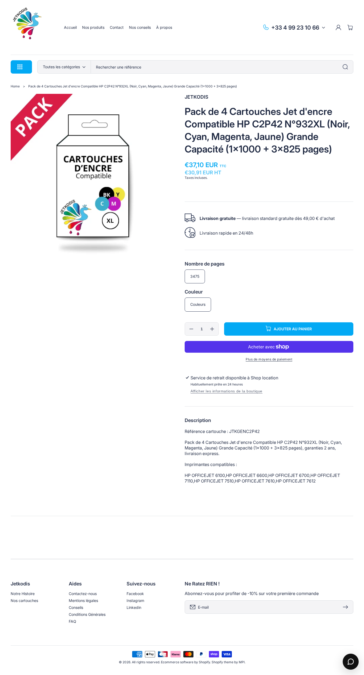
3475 (194, 276)
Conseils (76, 607)
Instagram (135, 600)
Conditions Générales (87, 614)
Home (15, 86)
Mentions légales (83, 600)
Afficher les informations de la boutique (226, 391)
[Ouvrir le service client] (351, 662)
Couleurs (197, 304)
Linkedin (134, 607)
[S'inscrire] (346, 607)
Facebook (135, 593)
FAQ (72, 621)
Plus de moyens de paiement (269, 359)
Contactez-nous (83, 593)
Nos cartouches (24, 600)
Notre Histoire (23, 593)
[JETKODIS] (32, 27)
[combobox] (222, 67)
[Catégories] (346, 67)
